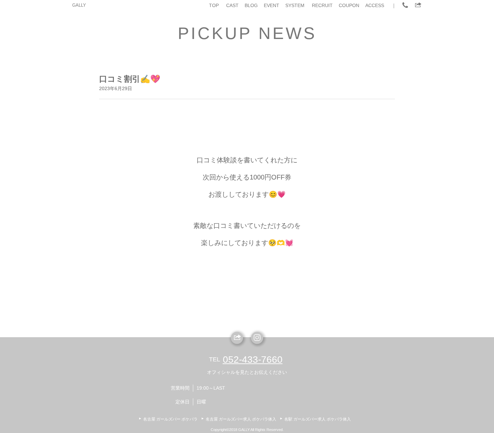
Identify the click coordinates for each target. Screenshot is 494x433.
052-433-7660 (253, 359)
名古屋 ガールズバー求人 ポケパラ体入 (241, 419)
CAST (232, 5)
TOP (214, 5)
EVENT (271, 5)
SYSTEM (294, 5)
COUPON (349, 5)
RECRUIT (322, 5)
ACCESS (374, 5)
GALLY (79, 5)
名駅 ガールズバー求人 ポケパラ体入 (317, 419)
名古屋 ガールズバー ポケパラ (170, 419)
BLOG (251, 5)
